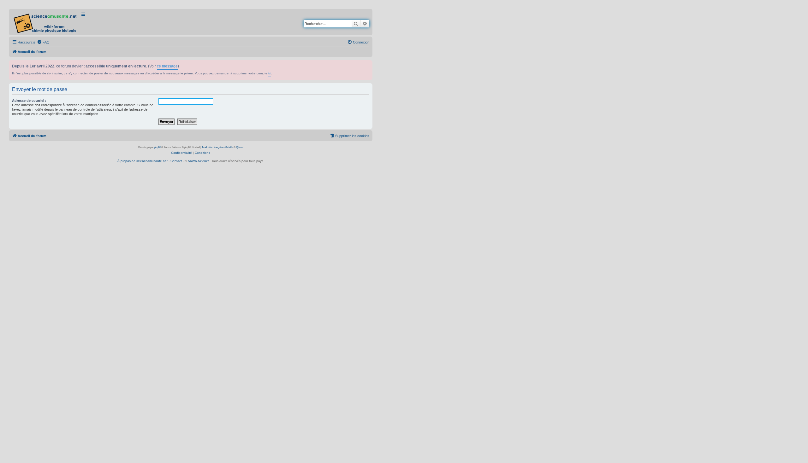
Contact (176, 161)
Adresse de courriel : (29, 100)
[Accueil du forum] (45, 22)
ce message (167, 66)
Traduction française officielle (217, 147)
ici (269, 73)
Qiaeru (239, 147)
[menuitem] (43, 42)
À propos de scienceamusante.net (142, 161)
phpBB (157, 147)
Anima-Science (199, 161)
